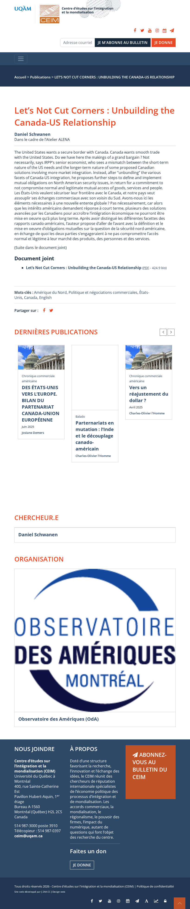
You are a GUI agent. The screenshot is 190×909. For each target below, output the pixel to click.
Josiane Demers (33, 433)
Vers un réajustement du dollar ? (148, 393)
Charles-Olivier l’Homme (93, 456)
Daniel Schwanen (32, 134)
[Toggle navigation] (20, 58)
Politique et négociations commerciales (103, 292)
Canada (30, 297)
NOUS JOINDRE (34, 749)
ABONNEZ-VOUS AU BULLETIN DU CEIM (150, 766)
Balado (80, 416)
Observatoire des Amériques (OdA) (58, 719)
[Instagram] (157, 30)
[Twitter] (142, 30)
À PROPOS (83, 749)
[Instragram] (118, 901)
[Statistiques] (156, 901)
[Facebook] (134, 30)
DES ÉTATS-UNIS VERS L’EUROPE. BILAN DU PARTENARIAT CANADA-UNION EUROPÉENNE (40, 403)
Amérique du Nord (50, 292)
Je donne (82, 865)
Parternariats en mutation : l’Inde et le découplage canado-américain (95, 436)
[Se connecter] (165, 901)
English (45, 297)
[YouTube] (149, 30)
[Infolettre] (171, 30)
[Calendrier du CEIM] (164, 30)
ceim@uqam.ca (28, 835)
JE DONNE (164, 42)
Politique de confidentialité (155, 886)
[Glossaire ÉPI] (146, 901)
